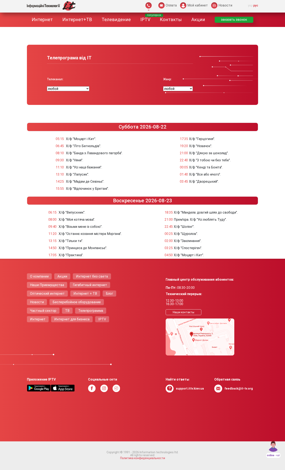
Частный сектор (43, 311)
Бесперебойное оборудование (77, 302)
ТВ (67, 311)
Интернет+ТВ (77, 19)
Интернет (42, 19)
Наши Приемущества (47, 285)
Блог (109, 294)
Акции (198, 19)
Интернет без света (92, 276)
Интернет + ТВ (85, 294)
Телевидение (116, 19)
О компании (39, 276)
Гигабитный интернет (90, 285)
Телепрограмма (90, 311)
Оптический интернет (47, 294)
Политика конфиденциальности (142, 458)
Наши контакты (183, 312)
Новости (37, 302)
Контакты (171, 19)
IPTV (145, 19)
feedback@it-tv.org (238, 388)
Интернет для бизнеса (72, 319)
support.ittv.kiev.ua (190, 388)
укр (250, 5)
